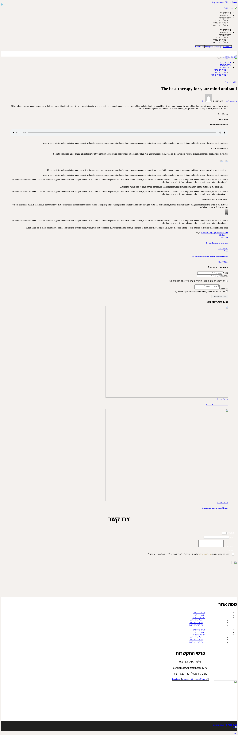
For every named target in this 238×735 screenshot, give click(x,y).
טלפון (231, 537)
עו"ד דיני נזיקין (220, 20)
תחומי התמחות (225, 18)
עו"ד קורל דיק (225, 13)
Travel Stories (222, 232)
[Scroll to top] (235, 732)
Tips (214, 232)
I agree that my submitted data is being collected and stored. (199, 291)
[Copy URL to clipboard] (208, 235)
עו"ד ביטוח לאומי (218, 25)
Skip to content (218, 2)
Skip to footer (231, 2)
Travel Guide (231, 82)
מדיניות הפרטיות (205, 554)
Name (225, 273)
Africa (203, 232)
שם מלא (230, 533)
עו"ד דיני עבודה (219, 23)
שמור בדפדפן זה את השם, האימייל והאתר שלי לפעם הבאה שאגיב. (197, 281)
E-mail (225, 276)
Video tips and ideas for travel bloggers (215, 508)
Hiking (209, 232)
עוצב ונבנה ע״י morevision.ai (225, 725)
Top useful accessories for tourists (217, 405)
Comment (224, 289)
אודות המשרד (225, 15)
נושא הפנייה (229, 546)
